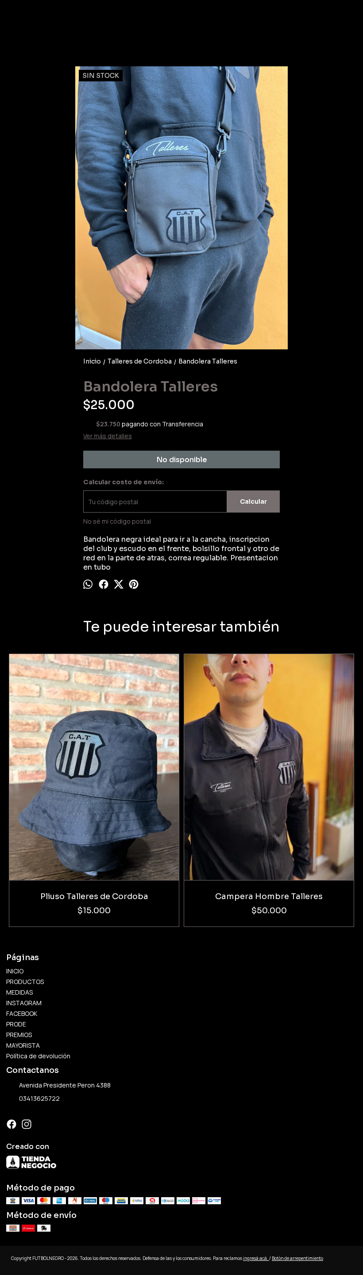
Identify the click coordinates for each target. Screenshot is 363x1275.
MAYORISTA (23, 1045)
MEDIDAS (19, 992)
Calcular (253, 501)
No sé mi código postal (117, 521)
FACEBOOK (21, 1013)
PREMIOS (19, 1034)
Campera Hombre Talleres (269, 896)
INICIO (14, 971)
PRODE (16, 1024)
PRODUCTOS (25, 981)
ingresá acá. (256, 1258)
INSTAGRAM (24, 1003)
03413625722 (39, 1098)
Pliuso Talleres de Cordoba (94, 896)
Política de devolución (38, 1056)
